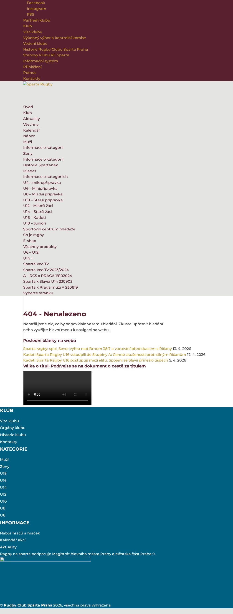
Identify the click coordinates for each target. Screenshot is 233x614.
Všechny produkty (40, 247)
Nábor (29, 136)
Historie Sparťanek (40, 165)
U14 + (28, 258)
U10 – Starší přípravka (43, 200)
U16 (3, 480)
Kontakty (31, 78)
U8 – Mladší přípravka (43, 194)
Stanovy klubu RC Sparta (46, 55)
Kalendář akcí (12, 540)
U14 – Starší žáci (37, 212)
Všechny (31, 124)
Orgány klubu (12, 428)
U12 (3, 494)
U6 (2, 515)
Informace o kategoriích (45, 177)
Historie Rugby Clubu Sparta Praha (55, 49)
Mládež (29, 171)
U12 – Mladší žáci (38, 206)
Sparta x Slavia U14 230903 (47, 281)
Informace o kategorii (43, 147)
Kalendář (31, 130)
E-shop (29, 241)
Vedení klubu (35, 43)
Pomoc (29, 72)
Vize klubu (32, 32)
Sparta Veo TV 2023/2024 (46, 270)
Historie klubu (13, 435)
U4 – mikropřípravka (42, 182)
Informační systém (40, 61)
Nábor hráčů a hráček (20, 533)
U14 (3, 487)
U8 (2, 508)
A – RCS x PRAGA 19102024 (47, 276)
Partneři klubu (36, 20)
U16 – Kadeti (34, 217)
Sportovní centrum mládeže (49, 229)
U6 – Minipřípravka (40, 188)
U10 (3, 501)
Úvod (28, 107)
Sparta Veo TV (36, 264)
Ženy (28, 153)
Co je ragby (33, 235)
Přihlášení (32, 67)
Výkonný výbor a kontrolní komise (54, 38)
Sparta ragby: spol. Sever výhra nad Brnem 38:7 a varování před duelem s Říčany (97, 349)
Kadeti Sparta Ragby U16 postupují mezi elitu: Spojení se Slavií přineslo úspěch (95, 360)
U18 (3, 473)
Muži (27, 142)
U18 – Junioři (34, 223)
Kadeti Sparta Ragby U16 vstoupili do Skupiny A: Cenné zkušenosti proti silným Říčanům (104, 354)
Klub (27, 26)
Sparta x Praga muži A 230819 (50, 287)
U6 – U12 (30, 252)
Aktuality (31, 119)
